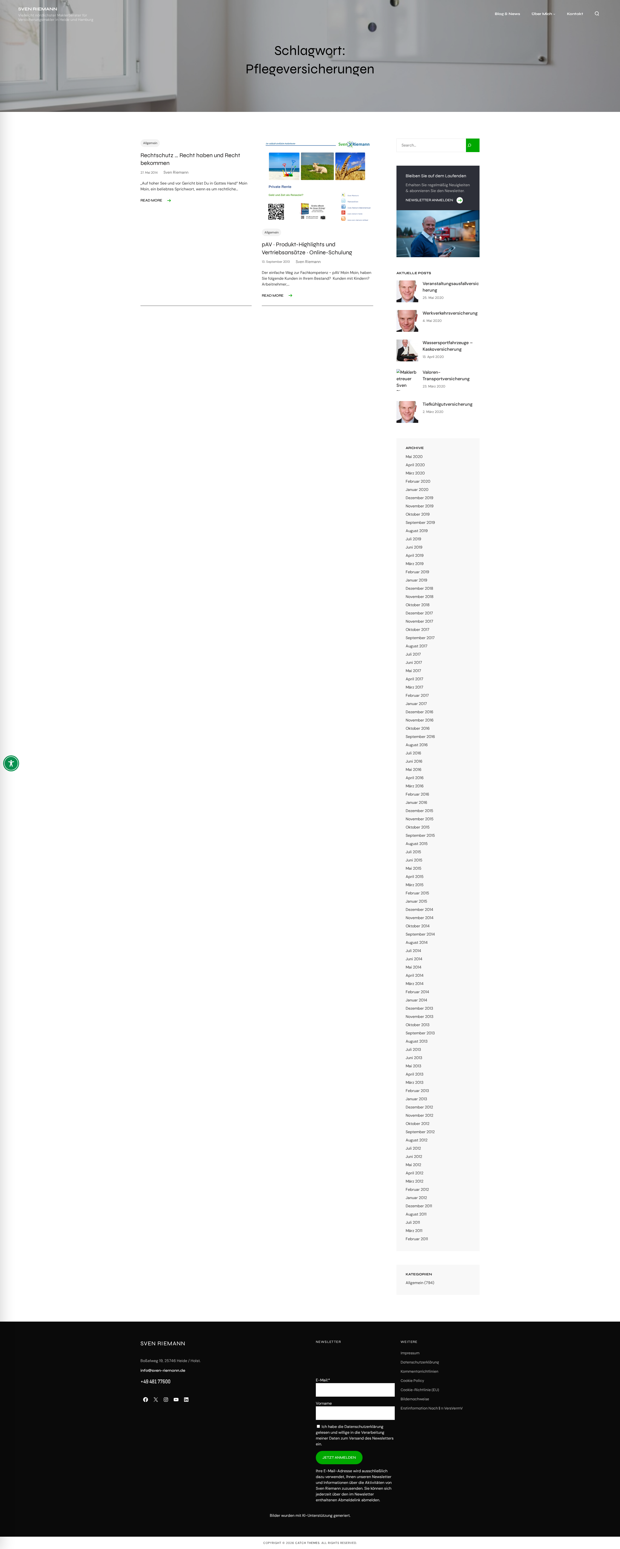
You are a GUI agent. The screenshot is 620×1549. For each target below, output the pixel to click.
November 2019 (420, 506)
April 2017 (414, 679)
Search (597, 13)
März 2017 (414, 687)
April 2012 (414, 1173)
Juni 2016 (414, 761)
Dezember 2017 (419, 613)
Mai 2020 (414, 456)
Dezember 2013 (419, 1008)
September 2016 (420, 736)
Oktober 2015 (418, 827)
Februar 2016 (417, 794)
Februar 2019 (417, 571)
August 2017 (416, 646)
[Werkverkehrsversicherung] (407, 321)
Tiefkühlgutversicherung (448, 404)
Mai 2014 (413, 967)
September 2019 (420, 522)
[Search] (473, 145)
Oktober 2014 (418, 926)
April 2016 (415, 777)
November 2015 (420, 818)
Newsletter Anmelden (429, 200)
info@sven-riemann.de (162, 1370)
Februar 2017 (417, 695)
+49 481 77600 (155, 1381)
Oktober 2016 (418, 728)
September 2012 (420, 1131)
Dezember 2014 (419, 909)
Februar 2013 (417, 1090)
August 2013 (416, 1041)
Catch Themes (307, 1543)
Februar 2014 (417, 991)
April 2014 (415, 975)
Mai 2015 (413, 868)
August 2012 (416, 1140)
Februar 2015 (417, 893)
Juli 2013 (413, 1049)
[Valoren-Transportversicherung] (407, 380)
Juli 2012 (413, 1148)
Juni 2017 (414, 662)
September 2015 (420, 835)
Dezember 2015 (419, 810)
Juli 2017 (413, 654)
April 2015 (415, 876)
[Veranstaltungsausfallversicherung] (407, 291)
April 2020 (415, 464)
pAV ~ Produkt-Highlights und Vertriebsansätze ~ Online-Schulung (307, 248)
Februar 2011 (417, 1238)
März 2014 (415, 983)
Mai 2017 (413, 670)
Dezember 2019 (419, 497)
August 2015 (417, 843)
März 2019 (415, 563)
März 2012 (414, 1181)
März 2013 (414, 1082)
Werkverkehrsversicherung (450, 313)
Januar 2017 (416, 703)
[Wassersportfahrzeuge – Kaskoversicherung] (407, 350)
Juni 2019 (414, 547)
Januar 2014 (416, 1000)
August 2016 (417, 744)
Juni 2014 (414, 958)
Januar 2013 (416, 1098)
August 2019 (417, 530)
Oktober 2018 (418, 604)
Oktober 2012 (417, 1123)
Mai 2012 (413, 1164)
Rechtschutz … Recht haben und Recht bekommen (190, 159)
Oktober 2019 (418, 514)
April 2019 (415, 555)
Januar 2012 (416, 1197)
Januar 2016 (416, 802)
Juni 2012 (414, 1156)
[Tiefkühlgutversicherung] (407, 412)
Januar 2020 (417, 489)
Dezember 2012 (419, 1107)
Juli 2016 (413, 753)
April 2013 (414, 1074)
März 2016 (415, 786)
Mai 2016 (413, 769)
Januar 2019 (416, 580)
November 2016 (420, 720)
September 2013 (420, 1033)
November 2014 (420, 917)
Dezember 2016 (419, 711)
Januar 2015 (416, 901)
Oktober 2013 (417, 1024)
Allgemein (150, 143)
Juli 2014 (413, 950)
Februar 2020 (418, 481)
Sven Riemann (37, 9)
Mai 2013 (413, 1066)
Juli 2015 (413, 851)
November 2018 (420, 596)
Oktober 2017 (417, 629)
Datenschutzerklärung (363, 1426)
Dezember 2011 (419, 1205)
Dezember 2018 (419, 588)
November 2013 (419, 1016)
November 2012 (419, 1115)
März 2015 (415, 884)
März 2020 (415, 473)
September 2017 (420, 637)
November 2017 (419, 621)
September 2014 (420, 934)
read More (151, 200)
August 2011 (416, 1214)
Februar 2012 (417, 1189)
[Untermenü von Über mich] (554, 14)
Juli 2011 (413, 1222)
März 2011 (414, 1230)
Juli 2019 (413, 539)
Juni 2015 (414, 860)
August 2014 (417, 942)
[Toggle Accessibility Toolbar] (11, 763)
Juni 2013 (414, 1057)
